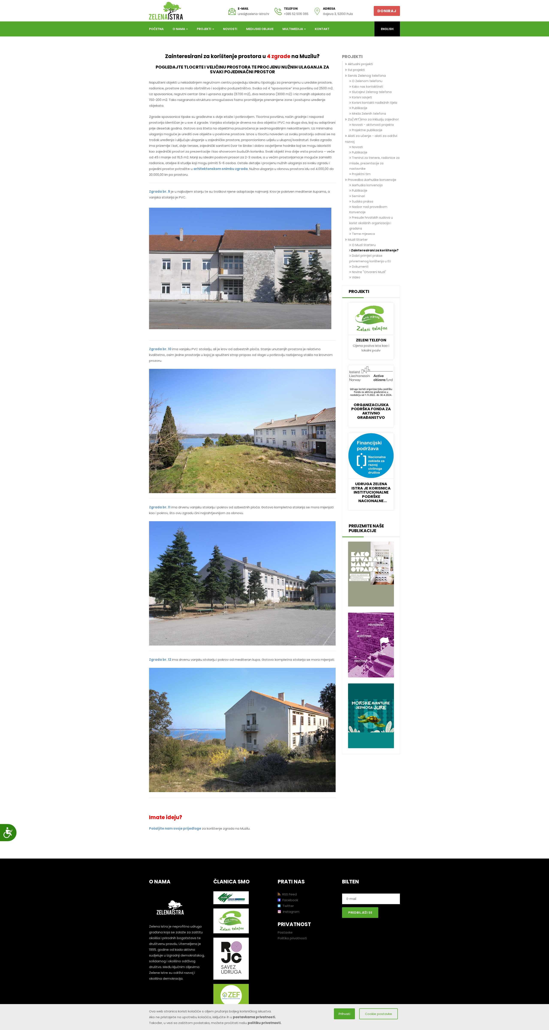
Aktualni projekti (360, 64)
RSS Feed (289, 894)
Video (355, 277)
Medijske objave (259, 29)
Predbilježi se (360, 912)
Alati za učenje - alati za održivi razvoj (371, 139)
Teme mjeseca (363, 234)
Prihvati (344, 1014)
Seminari (358, 196)
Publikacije (359, 108)
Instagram (290, 911)
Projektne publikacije (366, 130)
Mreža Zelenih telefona (368, 113)
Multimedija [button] (293, 29)
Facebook (290, 900)
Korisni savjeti (361, 97)
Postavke (285, 932)
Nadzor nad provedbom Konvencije (368, 209)
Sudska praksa (362, 201)
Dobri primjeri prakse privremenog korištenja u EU (370, 258)
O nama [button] (179, 29)
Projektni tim (361, 174)
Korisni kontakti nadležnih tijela (374, 103)
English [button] (387, 29)
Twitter (288, 906)
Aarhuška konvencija (367, 185)
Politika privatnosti (292, 938)
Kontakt (322, 29)
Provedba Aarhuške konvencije (371, 179)
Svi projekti (356, 70)
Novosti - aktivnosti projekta (372, 125)
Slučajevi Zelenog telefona (371, 92)
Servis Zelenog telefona (366, 75)
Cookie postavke (378, 1014)
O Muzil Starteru (363, 245)
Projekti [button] (204, 29)
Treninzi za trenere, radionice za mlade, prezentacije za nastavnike (374, 163)
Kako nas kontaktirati (367, 86)
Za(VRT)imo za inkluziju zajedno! (373, 119)
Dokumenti (359, 266)
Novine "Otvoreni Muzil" (368, 272)
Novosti (230, 29)
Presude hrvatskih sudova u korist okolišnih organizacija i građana (371, 222)
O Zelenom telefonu (366, 81)
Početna (156, 29)
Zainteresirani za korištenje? (374, 250)
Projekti (352, 57)
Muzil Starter (357, 239)
